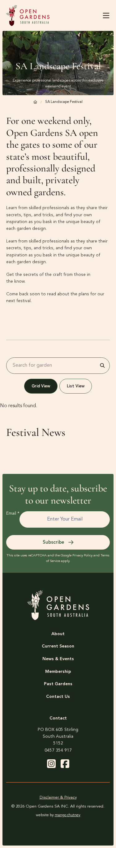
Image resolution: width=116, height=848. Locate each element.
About (58, 634)
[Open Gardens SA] (27, 15)
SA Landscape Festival (64, 102)
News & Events (58, 659)
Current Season (58, 646)
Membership (58, 671)
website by (58, 815)
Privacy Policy (82, 555)
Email (12, 513)
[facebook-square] (65, 763)
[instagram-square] (51, 763)
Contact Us (58, 696)
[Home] (35, 102)
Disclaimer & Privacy (58, 797)
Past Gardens (58, 684)
